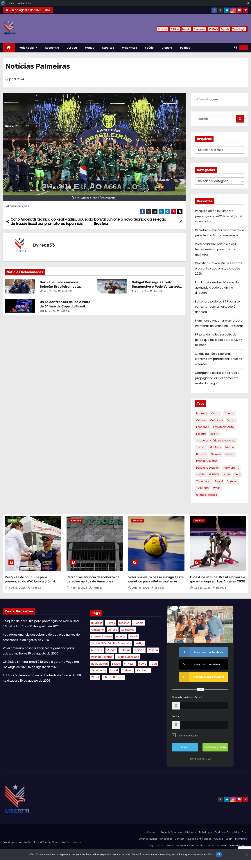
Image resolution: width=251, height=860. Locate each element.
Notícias (162, 29)
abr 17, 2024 (48, 311)
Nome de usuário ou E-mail (187, 697)
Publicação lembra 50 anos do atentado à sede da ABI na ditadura (217, 287)
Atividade (190, 832)
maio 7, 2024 (48, 291)
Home (151, 832)
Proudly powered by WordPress (22, 842)
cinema (229, 413)
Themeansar (73, 842)
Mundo (186, 29)
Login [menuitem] (11, 2)
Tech (237, 474)
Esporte (225, 29)
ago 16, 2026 (17, 588)
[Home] (9, 47)
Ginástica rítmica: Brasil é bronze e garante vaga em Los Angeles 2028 (219, 268)
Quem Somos (238, 845)
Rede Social (27, 47)
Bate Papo (205, 832)
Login (229, 839)
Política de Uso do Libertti (212, 845)
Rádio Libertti (231, 468)
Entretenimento (223, 427)
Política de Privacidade (180, 845)
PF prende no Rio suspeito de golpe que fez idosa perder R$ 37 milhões (218, 339)
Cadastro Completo (227, 832)
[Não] (246, 854)
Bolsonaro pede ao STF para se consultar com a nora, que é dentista (217, 306)
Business (201, 413)
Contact (179, 839)
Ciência (167, 47)
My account (157, 845)
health (214, 434)
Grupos (218, 839)
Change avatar (148, 839)
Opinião (216, 454)
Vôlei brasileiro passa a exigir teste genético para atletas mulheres (215, 249)
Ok (219, 854)
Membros (241, 839)
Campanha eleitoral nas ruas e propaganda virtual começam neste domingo (217, 378)
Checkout (166, 839)
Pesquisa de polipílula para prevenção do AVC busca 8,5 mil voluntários (218, 216)
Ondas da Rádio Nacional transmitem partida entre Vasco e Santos (218, 359)
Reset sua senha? (200, 759)
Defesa (231, 420)
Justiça (72, 47)
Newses (57, 842)
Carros (215, 413)
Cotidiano (216, 420)
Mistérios (215, 447)
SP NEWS (213, 29)
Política (175, 29)
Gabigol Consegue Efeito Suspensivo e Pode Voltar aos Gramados (156, 286)
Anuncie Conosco (171, 832)
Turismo (232, 481)
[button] (235, 47)
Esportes (108, 47)
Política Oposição (207, 468)
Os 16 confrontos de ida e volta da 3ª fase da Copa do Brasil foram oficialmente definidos (65, 306)
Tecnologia (238, 29)
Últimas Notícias (206, 495)
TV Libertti (202, 488)
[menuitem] (3, 3)
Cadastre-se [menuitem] (24, 2)
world (216, 488)
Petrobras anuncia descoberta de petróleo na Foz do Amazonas (93, 579)
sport (226, 474)
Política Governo (206, 461)
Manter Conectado (188, 735)
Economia (199, 29)
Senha (175, 716)
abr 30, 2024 (140, 291)
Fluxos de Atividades (199, 839)
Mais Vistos (129, 47)
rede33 (47, 245)
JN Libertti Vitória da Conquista (216, 440)
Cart (244, 832)
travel (219, 481)
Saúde (149, 47)
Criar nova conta (215, 747)
